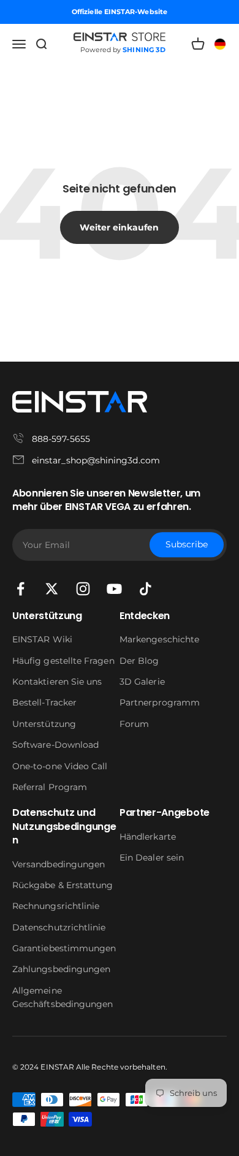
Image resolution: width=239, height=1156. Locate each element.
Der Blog (139, 660)
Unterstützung (44, 723)
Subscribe (186, 544)
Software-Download (55, 744)
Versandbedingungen (58, 864)
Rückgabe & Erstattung (62, 885)
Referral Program (49, 787)
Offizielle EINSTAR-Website (119, 11)
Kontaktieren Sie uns (57, 681)
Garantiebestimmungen (64, 948)
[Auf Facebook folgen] (20, 588)
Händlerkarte (148, 836)
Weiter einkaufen (119, 227)
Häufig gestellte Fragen (63, 660)
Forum (134, 723)
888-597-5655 (61, 438)
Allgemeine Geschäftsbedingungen (62, 997)
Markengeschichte (159, 639)
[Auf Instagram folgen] (83, 588)
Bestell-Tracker (44, 702)
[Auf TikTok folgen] (145, 588)
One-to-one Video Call (59, 766)
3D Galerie (142, 681)
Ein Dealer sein (152, 857)
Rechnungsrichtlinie (55, 905)
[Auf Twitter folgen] (52, 588)
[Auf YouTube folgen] (114, 588)
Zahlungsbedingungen (61, 969)
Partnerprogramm (160, 702)
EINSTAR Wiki (42, 639)
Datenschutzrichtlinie (58, 927)
